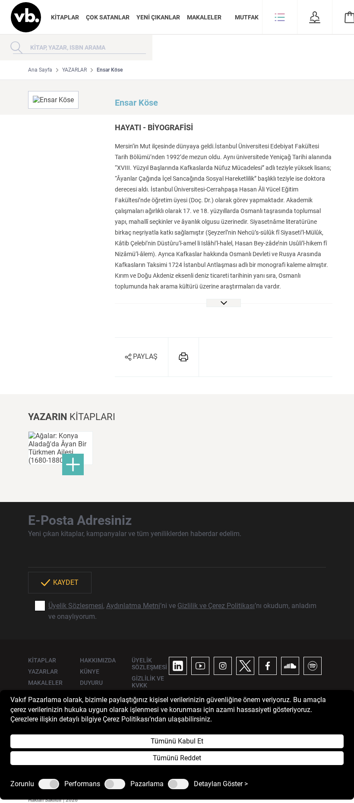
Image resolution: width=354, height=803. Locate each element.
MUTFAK (247, 17)
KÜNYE (89, 671)
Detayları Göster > (221, 784)
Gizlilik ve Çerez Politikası (216, 606)
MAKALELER (204, 17)
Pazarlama (147, 784)
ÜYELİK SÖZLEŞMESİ (149, 664)
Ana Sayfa (40, 70)
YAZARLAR (74, 70)
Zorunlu (22, 784)
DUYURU (91, 682)
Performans (82, 784)
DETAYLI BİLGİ (60, 447)
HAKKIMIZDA (98, 660)
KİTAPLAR (65, 17)
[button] (279, 17)
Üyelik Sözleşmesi (75, 606)
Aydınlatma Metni (133, 606)
